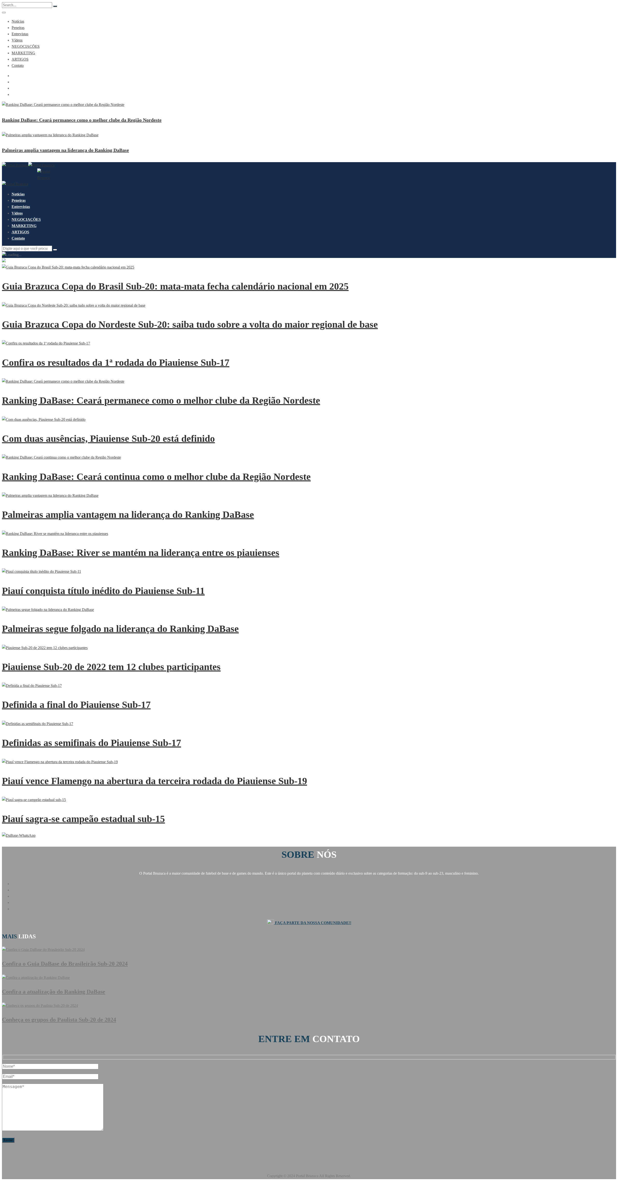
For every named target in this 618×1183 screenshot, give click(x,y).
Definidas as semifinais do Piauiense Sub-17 (91, 742)
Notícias (18, 21)
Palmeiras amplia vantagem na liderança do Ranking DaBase (65, 150)
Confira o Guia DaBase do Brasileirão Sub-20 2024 (65, 964)
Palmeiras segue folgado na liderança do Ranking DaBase (120, 628)
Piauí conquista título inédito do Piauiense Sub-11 (103, 590)
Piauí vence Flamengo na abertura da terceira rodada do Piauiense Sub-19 (154, 780)
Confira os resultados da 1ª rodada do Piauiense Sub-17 (115, 362)
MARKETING (23, 53)
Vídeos (17, 40)
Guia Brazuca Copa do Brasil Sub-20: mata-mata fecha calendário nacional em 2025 (175, 286)
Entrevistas (20, 34)
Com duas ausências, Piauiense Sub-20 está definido (108, 438)
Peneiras (18, 28)
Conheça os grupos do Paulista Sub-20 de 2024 (59, 1020)
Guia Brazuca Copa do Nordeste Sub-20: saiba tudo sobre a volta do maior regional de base (190, 324)
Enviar (8, 1140)
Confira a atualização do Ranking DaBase (53, 992)
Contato (18, 65)
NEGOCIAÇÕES (26, 46)
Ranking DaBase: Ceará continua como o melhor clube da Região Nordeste (156, 476)
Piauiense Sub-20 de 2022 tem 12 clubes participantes (111, 666)
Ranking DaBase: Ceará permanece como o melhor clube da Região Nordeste (82, 120)
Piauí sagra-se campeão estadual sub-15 (83, 818)
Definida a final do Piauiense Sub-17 (76, 704)
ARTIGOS (20, 59)
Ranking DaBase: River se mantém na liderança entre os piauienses (140, 552)
